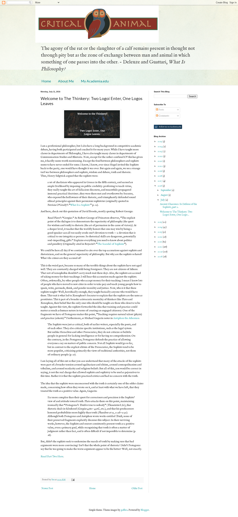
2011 (160, 241)
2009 (160, 251)
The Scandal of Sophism (110, 244)
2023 (160, 151)
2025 (160, 141)
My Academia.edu (95, 81)
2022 (160, 156)
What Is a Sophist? (80, 205)
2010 (160, 246)
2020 (160, 166)
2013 (160, 232)
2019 (160, 171)
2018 (160, 176)
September (166, 190)
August (164, 195)
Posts (161, 109)
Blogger (145, 510)
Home (46, 81)
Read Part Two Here (52, 456)
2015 (160, 222)
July (163, 200)
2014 (160, 227)
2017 (160, 181)
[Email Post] (72, 479)
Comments (163, 115)
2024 (160, 146)
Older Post (137, 488)
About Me (66, 81)
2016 (160, 185)
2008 (160, 256)
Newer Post (47, 488)
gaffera (124, 510)
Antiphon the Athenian (126, 318)
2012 (160, 236)
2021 (160, 161)
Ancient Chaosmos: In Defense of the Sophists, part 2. (178, 206)
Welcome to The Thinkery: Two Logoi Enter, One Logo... (176, 213)
